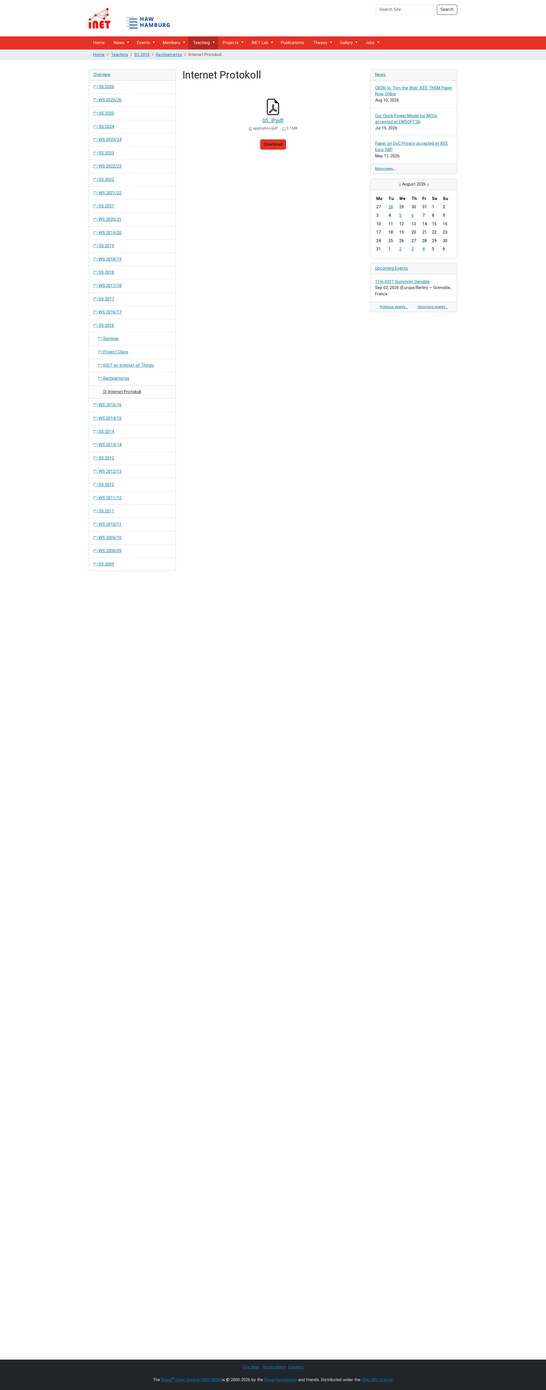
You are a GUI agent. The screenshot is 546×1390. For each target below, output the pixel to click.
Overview (102, 74)
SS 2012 (106, 484)
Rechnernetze (169, 54)
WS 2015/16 (109, 405)
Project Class (115, 352)
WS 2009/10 (109, 537)
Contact (295, 1367)
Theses (320, 42)
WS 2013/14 (109, 444)
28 (390, 207)
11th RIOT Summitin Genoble (402, 281)
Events (143, 42)
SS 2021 (106, 206)
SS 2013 (106, 458)
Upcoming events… (432, 307)
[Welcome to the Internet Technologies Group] (134, 18)
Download (273, 144)
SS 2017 (106, 299)
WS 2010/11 (109, 524)
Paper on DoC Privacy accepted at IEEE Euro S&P (411, 146)
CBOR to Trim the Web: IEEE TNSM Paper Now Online (413, 91)
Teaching (201, 42)
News (119, 42)
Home (99, 42)
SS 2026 (106, 86)
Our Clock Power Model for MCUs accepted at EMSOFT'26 (406, 119)
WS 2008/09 (109, 550)
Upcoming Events (391, 268)
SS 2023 (106, 153)
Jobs (370, 42)
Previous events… (394, 307)
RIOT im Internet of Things (128, 365)
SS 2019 (106, 246)
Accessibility (274, 1367)
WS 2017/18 (109, 285)
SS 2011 (106, 511)
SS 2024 (106, 126)
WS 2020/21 (109, 219)
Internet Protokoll (124, 391)
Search (447, 9)
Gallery (346, 42)
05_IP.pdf (273, 120)
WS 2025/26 (109, 100)
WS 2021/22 (109, 193)
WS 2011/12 (109, 498)
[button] (129, 42)
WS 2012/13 (109, 471)
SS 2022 (106, 179)
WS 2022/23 (109, 166)
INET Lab (259, 42)
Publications (292, 42)
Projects (231, 42)
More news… (385, 168)
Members (171, 42)
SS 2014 (106, 431)
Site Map (251, 1367)
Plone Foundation (280, 1379)
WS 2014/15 (109, 418)
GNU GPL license (377, 1379)
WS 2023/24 (109, 139)
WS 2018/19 (109, 259)
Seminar (110, 338)
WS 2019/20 (109, 232)
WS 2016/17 (109, 312)
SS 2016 (142, 54)
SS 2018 (106, 272)
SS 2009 (106, 564)
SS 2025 (106, 113)
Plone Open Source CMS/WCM (191, 1379)
